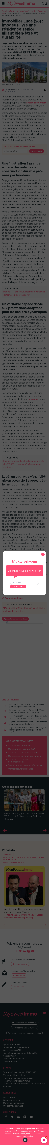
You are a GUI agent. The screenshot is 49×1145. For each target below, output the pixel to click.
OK (25, 1140)
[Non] (46, 1134)
